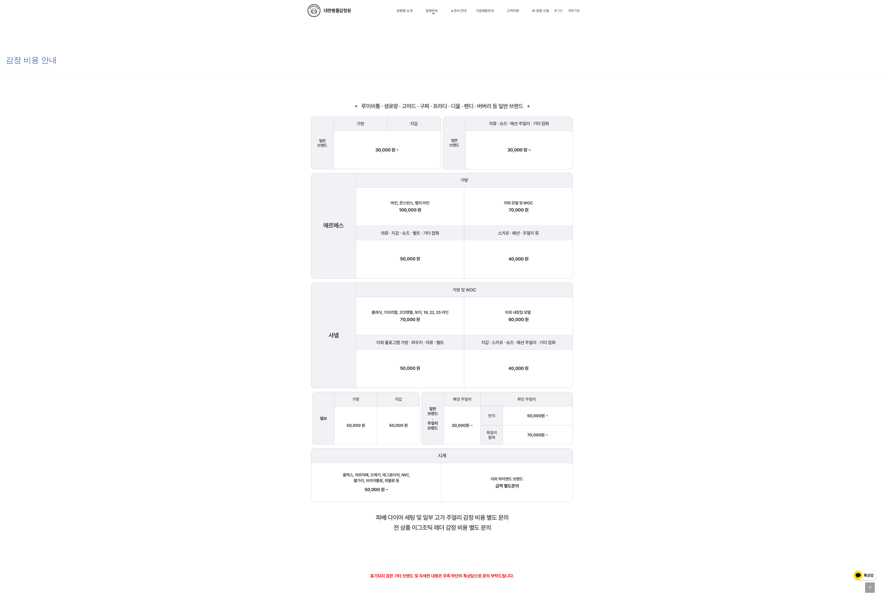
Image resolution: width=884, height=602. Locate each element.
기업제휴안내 (485, 11)
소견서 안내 (459, 11)
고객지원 (513, 11)
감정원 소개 (405, 11)
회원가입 (573, 10)
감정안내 (432, 11)
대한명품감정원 (337, 10)
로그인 (558, 10)
